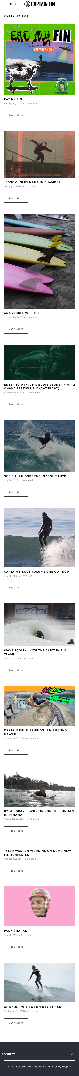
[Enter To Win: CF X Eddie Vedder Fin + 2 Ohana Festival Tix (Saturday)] (39, 362)
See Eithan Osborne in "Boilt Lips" (35, 476)
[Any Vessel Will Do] (39, 261)
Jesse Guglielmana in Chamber (32, 182)
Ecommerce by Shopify (57, 1066)
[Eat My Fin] (39, 59)
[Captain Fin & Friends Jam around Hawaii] (39, 706)
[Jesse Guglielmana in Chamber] (39, 154)
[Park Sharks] (39, 906)
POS (35, 1066)
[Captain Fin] (39, 4)
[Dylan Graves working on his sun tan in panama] (39, 786)
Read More (16, 115)
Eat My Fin (13, 99)
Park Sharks (15, 931)
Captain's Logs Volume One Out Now (37, 571)
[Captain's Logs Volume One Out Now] (39, 537)
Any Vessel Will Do (21, 313)
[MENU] (2, 4)
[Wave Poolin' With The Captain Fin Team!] (39, 624)
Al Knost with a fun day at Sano (34, 1007)
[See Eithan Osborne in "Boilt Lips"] (39, 446)
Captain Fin (25, 1066)
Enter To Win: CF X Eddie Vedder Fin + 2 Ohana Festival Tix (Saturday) (39, 386)
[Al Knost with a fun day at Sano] (39, 982)
